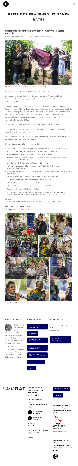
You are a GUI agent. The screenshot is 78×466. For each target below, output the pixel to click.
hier (40, 209)
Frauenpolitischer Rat (17, 36)
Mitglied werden (61, 388)
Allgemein (38, 36)
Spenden (58, 395)
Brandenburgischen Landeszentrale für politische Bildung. (63, 448)
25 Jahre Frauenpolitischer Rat (37, 326)
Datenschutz (32, 426)
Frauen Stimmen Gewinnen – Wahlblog (37, 355)
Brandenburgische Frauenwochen (36, 340)
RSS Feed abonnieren (57, 339)
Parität (31, 368)
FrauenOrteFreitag (46, 36)
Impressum (31, 423)
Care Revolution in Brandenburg (36, 348)
